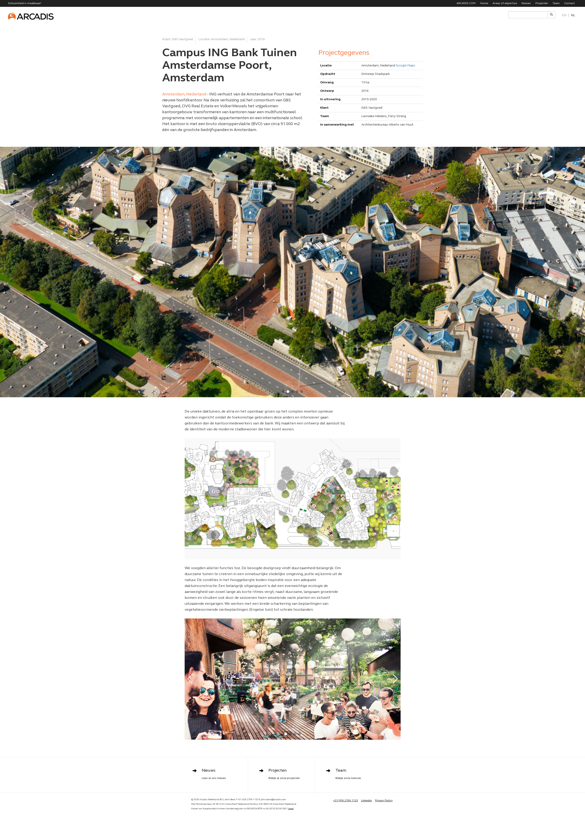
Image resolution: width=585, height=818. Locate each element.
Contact (569, 3)
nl (573, 15)
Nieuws (526, 3)
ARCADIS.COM (466, 3)
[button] (283, 391)
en (564, 15)
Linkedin (366, 800)
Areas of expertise (505, 3)
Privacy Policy (384, 800)
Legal (291, 808)
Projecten (541, 3)
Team (556, 3)
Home (484, 3)
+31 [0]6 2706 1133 (345, 800)
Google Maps (405, 65)
